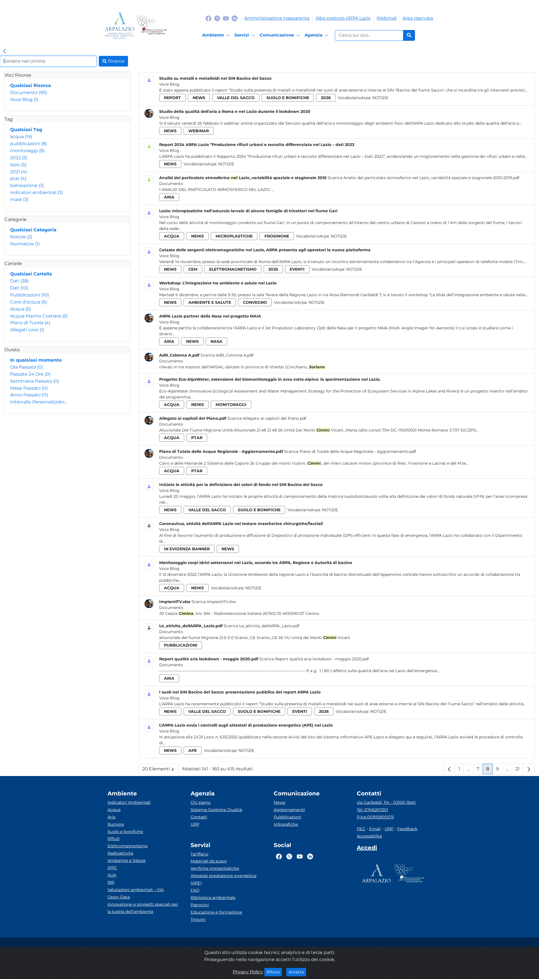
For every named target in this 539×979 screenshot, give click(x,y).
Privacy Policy (248, 972)
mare (19, 199)
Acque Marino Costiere (39, 316)
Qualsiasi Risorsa (30, 85)
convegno (255, 302)
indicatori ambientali (36, 192)
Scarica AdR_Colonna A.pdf (226, 355)
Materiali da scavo (209, 861)
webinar (198, 130)
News (279, 802)
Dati (19, 281)
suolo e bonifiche (287, 97)
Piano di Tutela (30, 322)
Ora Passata (26, 367)
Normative (25, 244)
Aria (111, 817)
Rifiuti (114, 838)
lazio (18, 164)
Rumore (116, 824)
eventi (297, 269)
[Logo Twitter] (217, 18)
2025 (273, 269)
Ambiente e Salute (127, 860)
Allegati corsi (27, 329)
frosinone (276, 236)
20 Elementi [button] (160, 770)
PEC (361, 828)
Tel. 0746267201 (372, 809)
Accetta (297, 972)
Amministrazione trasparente (277, 18)
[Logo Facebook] (208, 18)
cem (192, 269)
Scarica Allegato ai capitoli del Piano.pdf (266, 418)
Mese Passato (29, 388)
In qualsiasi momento (35, 360)
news (199, 97)
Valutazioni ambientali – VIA (136, 889)
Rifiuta (274, 972)
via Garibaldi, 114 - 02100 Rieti (386, 802)
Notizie (21, 236)
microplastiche (234, 236)
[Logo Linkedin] (234, 18)
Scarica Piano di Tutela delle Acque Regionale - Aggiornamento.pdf (350, 451)
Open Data (119, 897)
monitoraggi (27, 150)
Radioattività (120, 853)
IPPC (112, 867)
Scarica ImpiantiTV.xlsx (213, 601)
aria (169, 197)
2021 (18, 171)
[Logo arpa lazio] (119, 25)
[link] (4, 51)
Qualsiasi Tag (26, 129)
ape (192, 750)
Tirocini (198, 919)
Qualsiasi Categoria (33, 229)
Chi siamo (201, 802)
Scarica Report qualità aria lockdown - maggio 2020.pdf (314, 658)
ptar (18, 178)
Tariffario (199, 854)
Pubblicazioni (29, 295)
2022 (18, 157)
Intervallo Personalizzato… (38, 402)
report (172, 97)
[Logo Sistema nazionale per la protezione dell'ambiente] (152, 25)
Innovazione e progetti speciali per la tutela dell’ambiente (143, 908)
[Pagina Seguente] (529, 769)
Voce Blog (24, 99)
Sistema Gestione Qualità (216, 809)
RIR (111, 882)
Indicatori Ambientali (129, 802)
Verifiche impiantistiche (215, 868)
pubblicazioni (28, 143)
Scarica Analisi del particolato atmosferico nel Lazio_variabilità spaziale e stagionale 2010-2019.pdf (423, 177)
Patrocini (200, 904)
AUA (112, 875)
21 (519, 770)
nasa (216, 341)
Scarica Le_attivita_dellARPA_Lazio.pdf (261, 625)
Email (375, 828)
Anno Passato (29, 395)
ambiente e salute (209, 302)
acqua (21, 136)
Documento (28, 92)
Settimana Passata (34, 381)
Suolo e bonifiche (125, 831)
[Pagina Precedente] (449, 769)
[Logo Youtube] (226, 18)
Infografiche (286, 824)
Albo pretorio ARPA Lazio (343, 18)
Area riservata (418, 18)
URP (195, 824)
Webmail (386, 18)
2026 (326, 97)
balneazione (27, 185)
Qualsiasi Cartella (31, 274)
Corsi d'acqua (28, 302)
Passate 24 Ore (30, 374)
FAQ (195, 890)
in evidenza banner (187, 548)
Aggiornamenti (289, 809)
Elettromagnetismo (128, 845)
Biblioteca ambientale (213, 897)
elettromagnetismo (233, 269)
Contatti (199, 817)
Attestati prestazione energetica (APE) (223, 879)
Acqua (20, 309)
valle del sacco (236, 97)
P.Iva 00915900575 (375, 817)
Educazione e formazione (216, 912)
